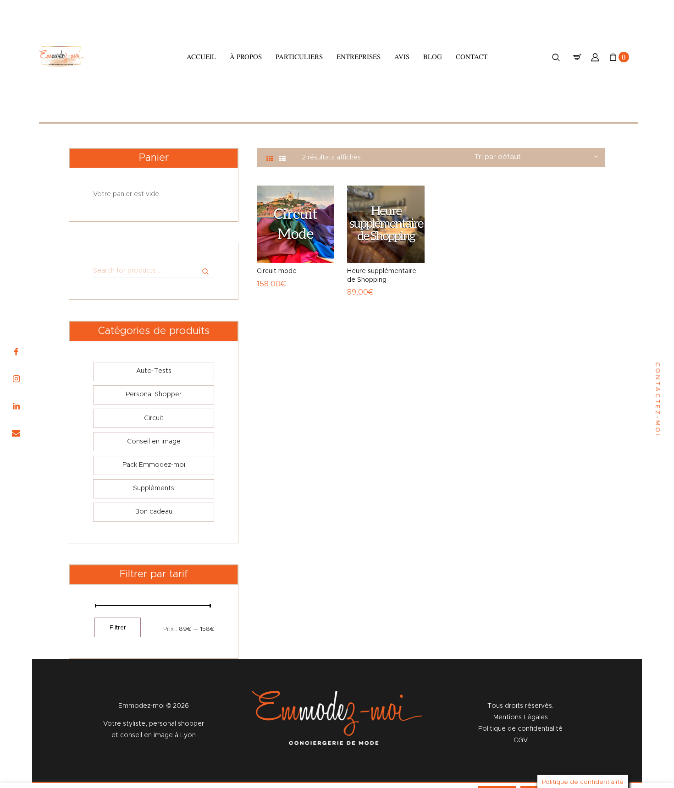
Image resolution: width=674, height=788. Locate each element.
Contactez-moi (657, 400)
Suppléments (153, 488)
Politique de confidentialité (520, 729)
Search (190, 271)
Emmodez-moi (142, 706)
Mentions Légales (520, 717)
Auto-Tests (153, 371)
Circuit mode (277, 271)
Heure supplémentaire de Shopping (381, 275)
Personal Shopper (154, 394)
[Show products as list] (282, 159)
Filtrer (118, 628)
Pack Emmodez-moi (153, 465)
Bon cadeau (153, 512)
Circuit (154, 418)
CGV (521, 740)
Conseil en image (154, 441)
